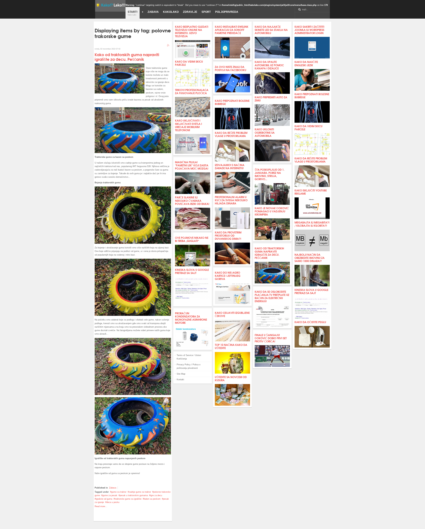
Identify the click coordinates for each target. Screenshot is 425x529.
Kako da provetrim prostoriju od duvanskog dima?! (228, 235)
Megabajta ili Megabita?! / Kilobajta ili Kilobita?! (312, 223)
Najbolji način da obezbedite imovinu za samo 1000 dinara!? (310, 257)
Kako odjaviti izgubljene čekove (232, 314)
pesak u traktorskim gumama (134, 495)
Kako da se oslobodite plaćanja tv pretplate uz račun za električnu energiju (272, 296)
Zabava (112, 487)
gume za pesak (109, 495)
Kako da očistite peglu (310, 322)
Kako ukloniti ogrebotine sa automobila (265, 132)
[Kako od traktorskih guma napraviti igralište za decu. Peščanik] (119, 92)
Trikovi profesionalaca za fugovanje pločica (191, 91)
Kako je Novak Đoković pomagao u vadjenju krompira (272, 211)
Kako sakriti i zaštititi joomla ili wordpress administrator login (309, 29)
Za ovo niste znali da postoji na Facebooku (230, 68)
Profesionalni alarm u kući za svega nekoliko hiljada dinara (231, 200)
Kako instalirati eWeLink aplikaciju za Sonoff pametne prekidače (231, 29)
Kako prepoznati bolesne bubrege (232, 102)
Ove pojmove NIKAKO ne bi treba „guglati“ (191, 239)
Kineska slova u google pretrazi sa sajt (192, 271)
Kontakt (180, 379)
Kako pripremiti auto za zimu (271, 98)
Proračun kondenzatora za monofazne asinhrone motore (191, 318)
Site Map (181, 374)
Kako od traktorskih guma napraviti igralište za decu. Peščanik (127, 56)
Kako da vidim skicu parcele (189, 63)
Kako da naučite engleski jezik (306, 63)
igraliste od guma (104, 499)
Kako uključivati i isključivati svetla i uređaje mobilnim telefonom (188, 125)
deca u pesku (112, 502)
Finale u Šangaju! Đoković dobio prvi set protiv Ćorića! (271, 338)
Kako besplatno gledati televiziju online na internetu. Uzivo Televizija (191, 31)
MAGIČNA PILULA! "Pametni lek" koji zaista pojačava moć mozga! (191, 165)
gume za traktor (118, 492)
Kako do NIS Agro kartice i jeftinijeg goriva (227, 275)
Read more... (101, 506)
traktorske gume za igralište (128, 499)
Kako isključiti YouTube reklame (311, 191)
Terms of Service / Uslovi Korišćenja (189, 357)
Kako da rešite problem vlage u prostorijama (231, 134)
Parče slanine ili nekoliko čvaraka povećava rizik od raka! (192, 200)
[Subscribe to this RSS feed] (168, 45)
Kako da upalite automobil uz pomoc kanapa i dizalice (269, 65)
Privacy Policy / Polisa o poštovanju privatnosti (188, 366)
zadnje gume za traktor (140, 492)
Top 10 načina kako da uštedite (231, 346)
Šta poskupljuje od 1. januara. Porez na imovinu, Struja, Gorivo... (269, 174)
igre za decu (156, 495)
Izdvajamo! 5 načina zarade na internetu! (229, 166)
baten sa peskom (152, 499)
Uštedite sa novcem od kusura (231, 378)
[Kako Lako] (110, 5)
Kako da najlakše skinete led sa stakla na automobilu (271, 29)
